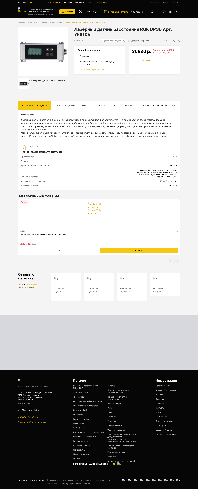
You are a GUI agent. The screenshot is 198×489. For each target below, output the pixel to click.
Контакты (160, 408)
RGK (83, 41)
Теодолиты (112, 421)
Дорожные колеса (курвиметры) (88, 432)
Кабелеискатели (80, 441)
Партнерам (161, 425)
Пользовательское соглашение (61, 480)
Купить (138, 250)
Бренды (159, 394)
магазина (97, 56)
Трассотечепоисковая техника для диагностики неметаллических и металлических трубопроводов (122, 437)
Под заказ (146, 60)
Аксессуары (79, 397)
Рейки (110, 408)
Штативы (111, 457)
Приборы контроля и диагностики (117, 398)
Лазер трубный (80, 410)
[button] (174, 41)
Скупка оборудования (166, 434)
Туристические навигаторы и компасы (120, 446)
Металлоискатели (81, 454)
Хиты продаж (137, 12)
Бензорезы (78, 414)
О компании (161, 416)
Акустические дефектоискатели (88, 401)
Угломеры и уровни (116, 452)
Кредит (159, 412)
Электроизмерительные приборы (122, 461)
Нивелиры (112, 386)
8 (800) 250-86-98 (53, 2)
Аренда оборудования (166, 390)
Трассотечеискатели (116, 430)
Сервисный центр (164, 430)
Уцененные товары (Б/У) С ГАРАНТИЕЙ (85, 387)
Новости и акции (163, 386)
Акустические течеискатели (86, 406)
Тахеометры (113, 417)
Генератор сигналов (82, 419)
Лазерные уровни (81, 445)
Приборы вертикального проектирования (118, 391)
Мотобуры (78, 458)
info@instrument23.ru (29, 410)
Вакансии (160, 399)
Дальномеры (79, 428)
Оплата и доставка (164, 421)
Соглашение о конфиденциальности (93, 480)
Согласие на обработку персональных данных (68, 483)
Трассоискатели (114, 425)
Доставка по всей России (92, 70)
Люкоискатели (79, 450)
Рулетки (111, 412)
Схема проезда (24, 403)
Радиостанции (114, 403)
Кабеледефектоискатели (84, 436)
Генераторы (78, 423)
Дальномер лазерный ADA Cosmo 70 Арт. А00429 (43, 234)
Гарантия (160, 403)
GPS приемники (80, 392)
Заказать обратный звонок (96, 2)
